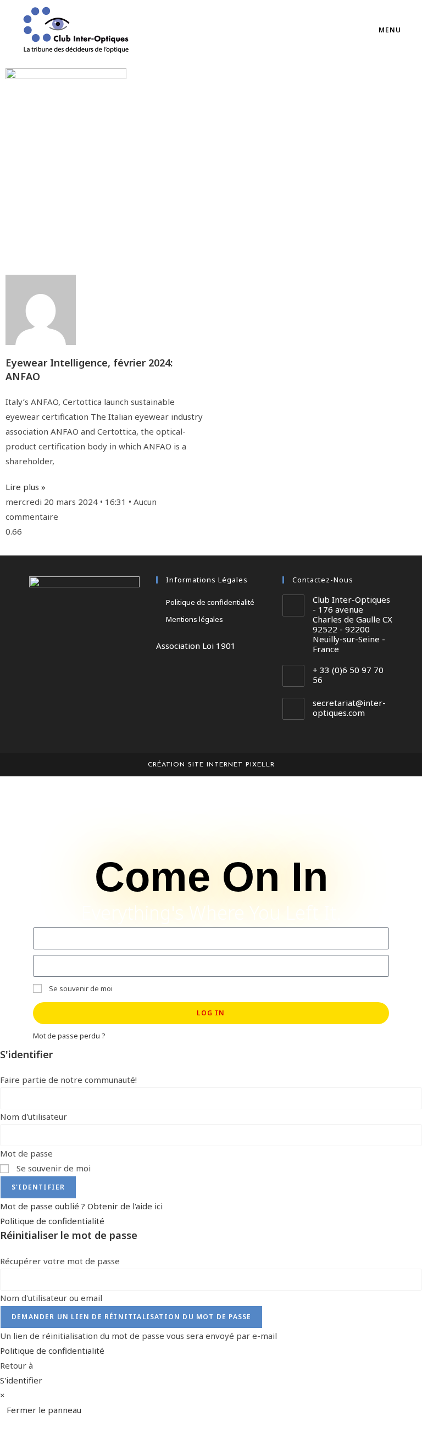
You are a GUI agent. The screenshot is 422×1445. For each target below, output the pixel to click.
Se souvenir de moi (80, 988)
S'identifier (38, 1187)
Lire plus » (25, 486)
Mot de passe (26, 1153)
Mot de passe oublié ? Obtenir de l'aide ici (81, 1206)
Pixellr (260, 765)
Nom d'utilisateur (33, 1116)
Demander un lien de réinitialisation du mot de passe (131, 1316)
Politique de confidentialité (210, 602)
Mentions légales (194, 619)
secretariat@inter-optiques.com (349, 707)
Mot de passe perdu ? (69, 1036)
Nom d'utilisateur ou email (51, 1297)
